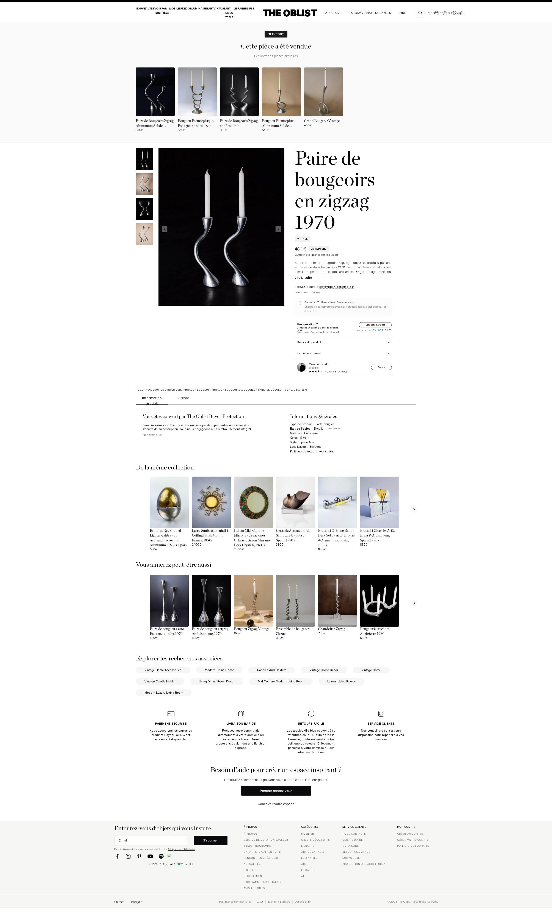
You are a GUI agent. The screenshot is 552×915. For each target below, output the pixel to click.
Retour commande (356, 852)
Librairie (240, 8)
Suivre (381, 367)
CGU (260, 902)
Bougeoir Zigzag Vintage (252, 629)
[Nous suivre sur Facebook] (117, 856)
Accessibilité (302, 902)
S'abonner (210, 840)
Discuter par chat (375, 325)
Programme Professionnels (369, 13)
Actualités (252, 864)
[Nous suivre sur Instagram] (128, 856)
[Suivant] (278, 229)
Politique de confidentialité (181, 849)
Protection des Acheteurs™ (363, 864)
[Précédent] (164, 229)
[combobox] (420, 13)
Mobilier (175, 8)
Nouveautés (145, 8)
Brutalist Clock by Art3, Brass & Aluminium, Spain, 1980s (377, 535)
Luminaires (200, 8)
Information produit (152, 400)
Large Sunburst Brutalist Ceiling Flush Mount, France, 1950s (210, 535)
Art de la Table (229, 12)
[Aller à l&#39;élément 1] (144, 159)
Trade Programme (257, 846)
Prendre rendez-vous (276, 790)
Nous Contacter (355, 834)
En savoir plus (152, 435)
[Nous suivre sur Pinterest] (139, 856)
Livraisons (350, 846)
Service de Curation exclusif (266, 840)
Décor (187, 8)
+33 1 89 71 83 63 (381, 330)
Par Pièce (165, 10)
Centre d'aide (352, 840)
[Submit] (420, 13)
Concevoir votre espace (276, 803)
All (303, 876)
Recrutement (254, 876)
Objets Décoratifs (315, 840)
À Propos (332, 13)
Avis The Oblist (255, 888)
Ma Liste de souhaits (413, 846)
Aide (403, 13)
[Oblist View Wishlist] (453, 13)
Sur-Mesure (351, 858)
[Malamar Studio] (302, 367)
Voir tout (158, 10)
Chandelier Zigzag (331, 629)
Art (210, 8)
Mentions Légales (279, 902)
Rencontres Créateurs (261, 858)
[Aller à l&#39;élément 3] (144, 209)
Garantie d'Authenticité (262, 852)
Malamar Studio (319, 364)
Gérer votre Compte (413, 840)
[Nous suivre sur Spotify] (161, 856)
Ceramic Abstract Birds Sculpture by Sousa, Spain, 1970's (293, 535)
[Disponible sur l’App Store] (188, 856)
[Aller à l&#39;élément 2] (144, 184)
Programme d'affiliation (262, 882)
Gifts (250, 8)
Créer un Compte (410, 834)
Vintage (219, 8)
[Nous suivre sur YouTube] (150, 856)
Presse (249, 870)
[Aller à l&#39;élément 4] (144, 234)
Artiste (183, 398)
